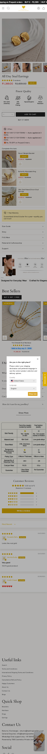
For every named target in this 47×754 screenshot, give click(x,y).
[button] (38, 359)
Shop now (33, 394)
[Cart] (43, 8)
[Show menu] (3, 8)
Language (13, 385)
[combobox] (17, 381)
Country (12, 377)
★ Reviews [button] (45, 379)
